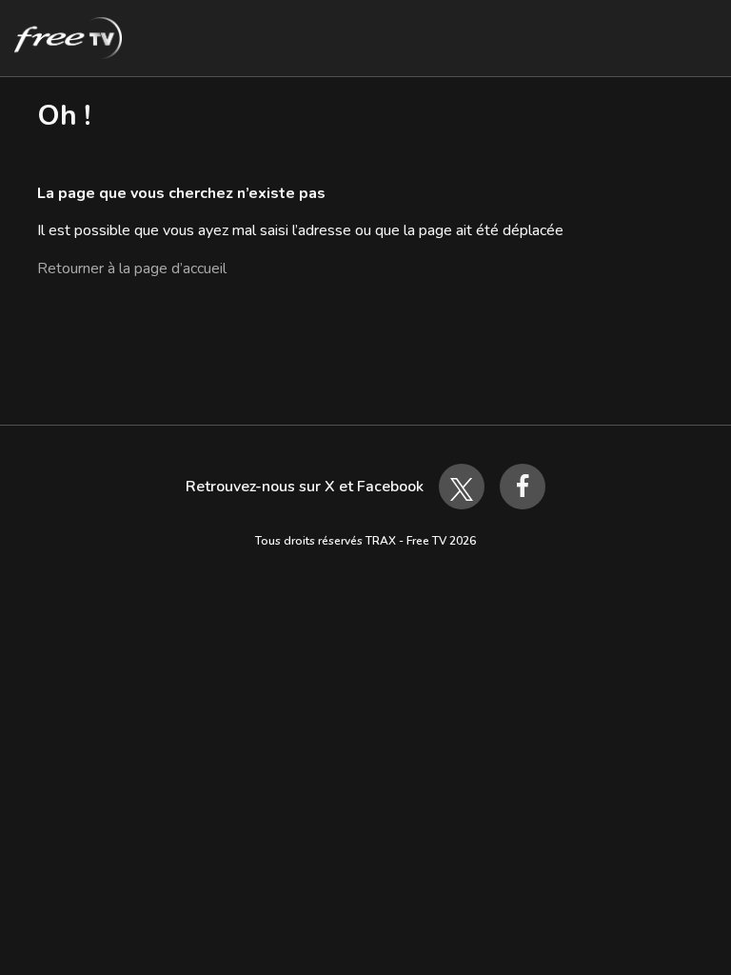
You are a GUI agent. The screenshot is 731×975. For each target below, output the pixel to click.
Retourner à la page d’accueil (132, 268)
